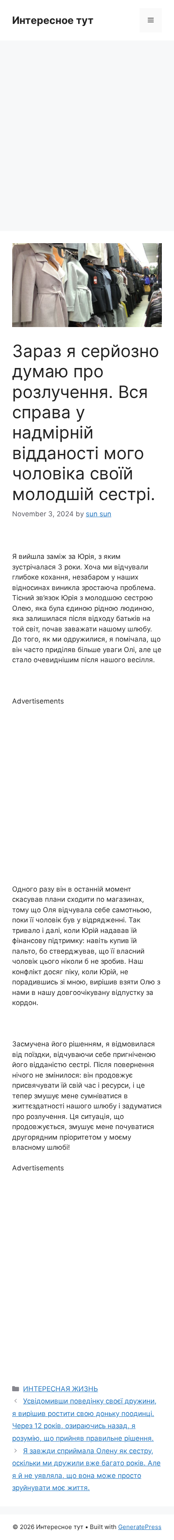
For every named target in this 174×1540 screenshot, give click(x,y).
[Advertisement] (87, 132)
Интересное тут (52, 20)
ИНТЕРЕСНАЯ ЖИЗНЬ (60, 1389)
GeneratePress (139, 1527)
